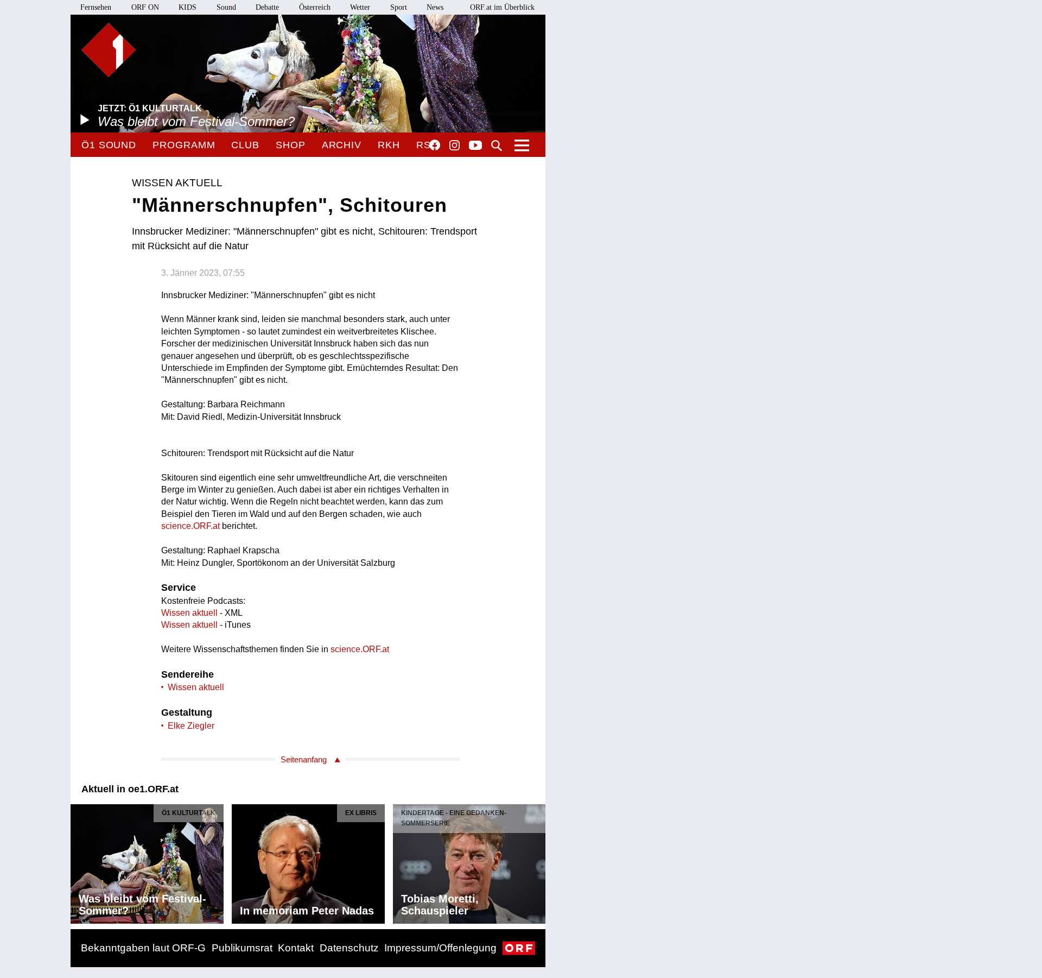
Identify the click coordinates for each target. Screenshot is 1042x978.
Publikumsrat (242, 948)
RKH (389, 145)
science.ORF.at (190, 526)
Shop (291, 145)
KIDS (187, 7)
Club (245, 145)
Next (536, 861)
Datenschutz (349, 948)
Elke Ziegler (191, 725)
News (435, 7)
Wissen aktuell (189, 612)
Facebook (434, 145)
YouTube (475, 146)
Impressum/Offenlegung (440, 948)
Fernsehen (95, 7)
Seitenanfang (304, 759)
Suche (496, 145)
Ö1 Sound (108, 145)
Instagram (454, 145)
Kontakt (296, 948)
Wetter (360, 7)
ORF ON (145, 7)
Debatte (267, 7)
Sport (398, 7)
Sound (226, 7)
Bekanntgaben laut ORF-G (143, 948)
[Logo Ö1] (108, 50)
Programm (184, 145)
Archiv (341, 145)
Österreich (315, 7)
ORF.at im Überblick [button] (502, 7)
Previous (79, 861)
